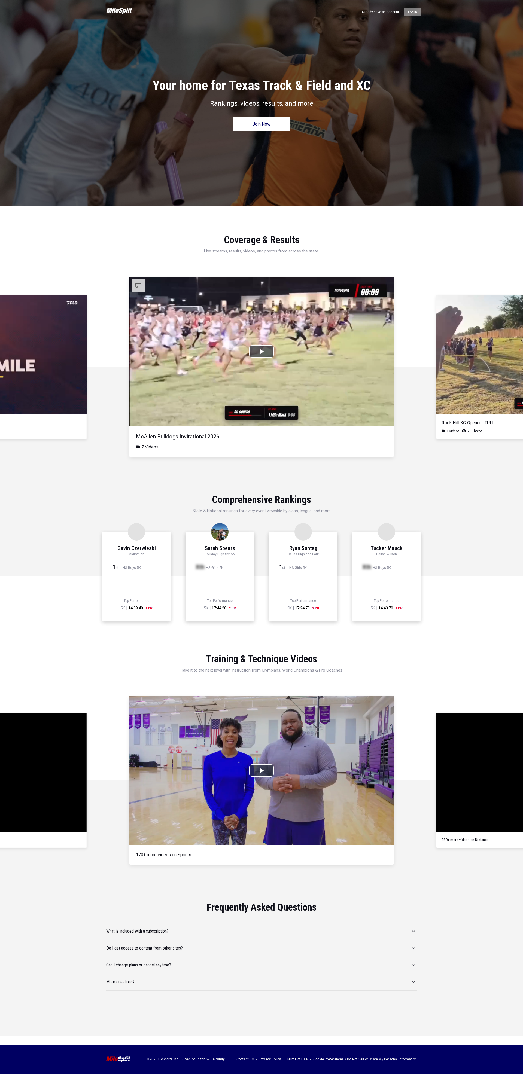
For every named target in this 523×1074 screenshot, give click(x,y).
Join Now (261, 124)
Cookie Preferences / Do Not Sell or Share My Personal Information (365, 1059)
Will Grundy (215, 1059)
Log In (412, 12)
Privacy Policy (270, 1059)
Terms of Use (297, 1059)
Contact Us (245, 1059)
